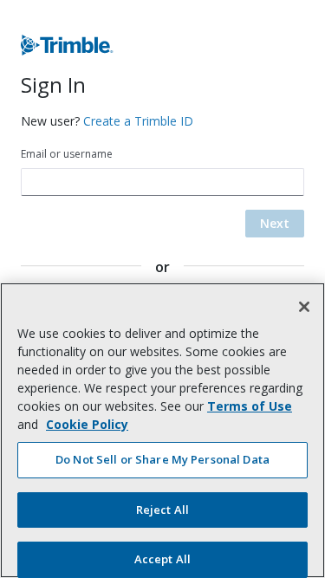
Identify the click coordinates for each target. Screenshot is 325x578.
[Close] (304, 307)
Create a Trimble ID (138, 121)
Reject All (162, 509)
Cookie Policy (87, 424)
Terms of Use (249, 406)
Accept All (162, 559)
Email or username (67, 153)
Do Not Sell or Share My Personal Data (162, 459)
